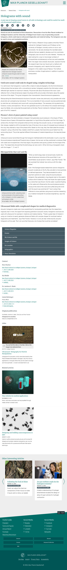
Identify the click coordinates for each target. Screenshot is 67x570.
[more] (7, 76)
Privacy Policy (35, 559)
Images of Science (10, 241)
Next (64, 481)
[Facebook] (2, 25)
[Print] (33, 25)
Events (7, 233)
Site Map (21, 559)
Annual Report (7, 529)
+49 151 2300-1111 (9, 304)
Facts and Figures (8, 526)
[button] (25, 65)
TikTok (27, 532)
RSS (18, 546)
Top (62, 513)
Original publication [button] (9, 311)
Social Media (28, 520)
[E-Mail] (28, 25)
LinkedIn (27, 529)
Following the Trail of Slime (17, 482)
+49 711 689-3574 (9, 291)
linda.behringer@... (9, 306)
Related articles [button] (8, 368)
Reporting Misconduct (9, 535)
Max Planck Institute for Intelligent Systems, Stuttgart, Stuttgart (19, 267)
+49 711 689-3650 (9, 269)
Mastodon (28, 526)
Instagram (49, 526)
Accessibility (45, 559)
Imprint (27, 559)
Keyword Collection (49, 542)
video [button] (4, 323)
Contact (18, 538)
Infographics (9, 249)
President (5, 523)
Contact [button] (5, 261)
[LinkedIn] (7, 25)
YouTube (48, 529)
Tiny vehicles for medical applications (15, 396)
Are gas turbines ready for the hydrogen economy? (48, 483)
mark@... (6, 293)
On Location (9, 245)
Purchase (5, 532)
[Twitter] (17, 25)
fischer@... (6, 271)
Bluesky (27, 523)
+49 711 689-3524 (9, 280)
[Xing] (23, 25)
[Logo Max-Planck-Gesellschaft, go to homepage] (29, 3)
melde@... (6, 282)
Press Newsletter (10, 253)
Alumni (49, 538)
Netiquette (47, 532)
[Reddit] (12, 25)
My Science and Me (11, 237)
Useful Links (7, 520)
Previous (3, 481)
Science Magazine (10, 229)
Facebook (49, 523)
